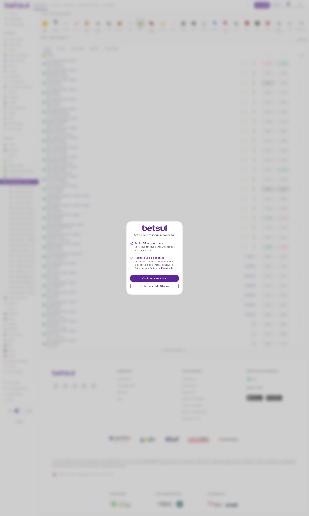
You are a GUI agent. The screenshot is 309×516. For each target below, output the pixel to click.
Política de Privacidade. (161, 268)
